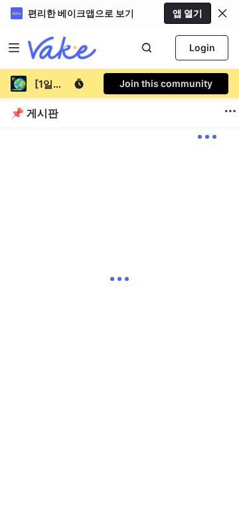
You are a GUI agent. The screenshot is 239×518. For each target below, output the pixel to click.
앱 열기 (187, 13)
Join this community (166, 83)
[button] (222, 13)
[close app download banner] (222, 13)
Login (202, 47)
